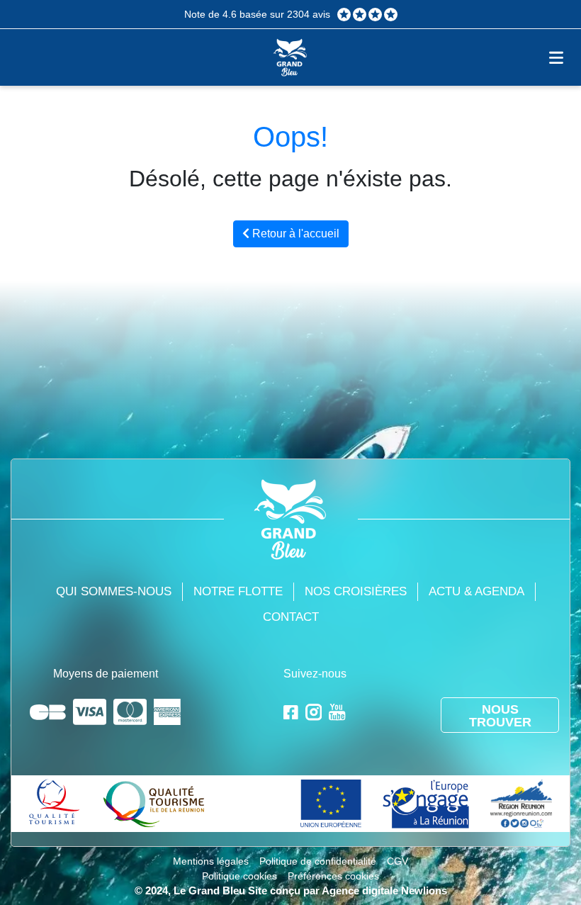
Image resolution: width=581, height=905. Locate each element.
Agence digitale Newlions (384, 890)
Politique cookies (239, 876)
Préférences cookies (333, 876)
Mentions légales (211, 861)
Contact (291, 617)
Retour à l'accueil (294, 233)
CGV (397, 861)
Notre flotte (238, 591)
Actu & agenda (476, 591)
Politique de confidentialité (317, 861)
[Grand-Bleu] (290, 56)
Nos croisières (356, 591)
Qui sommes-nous (113, 591)
